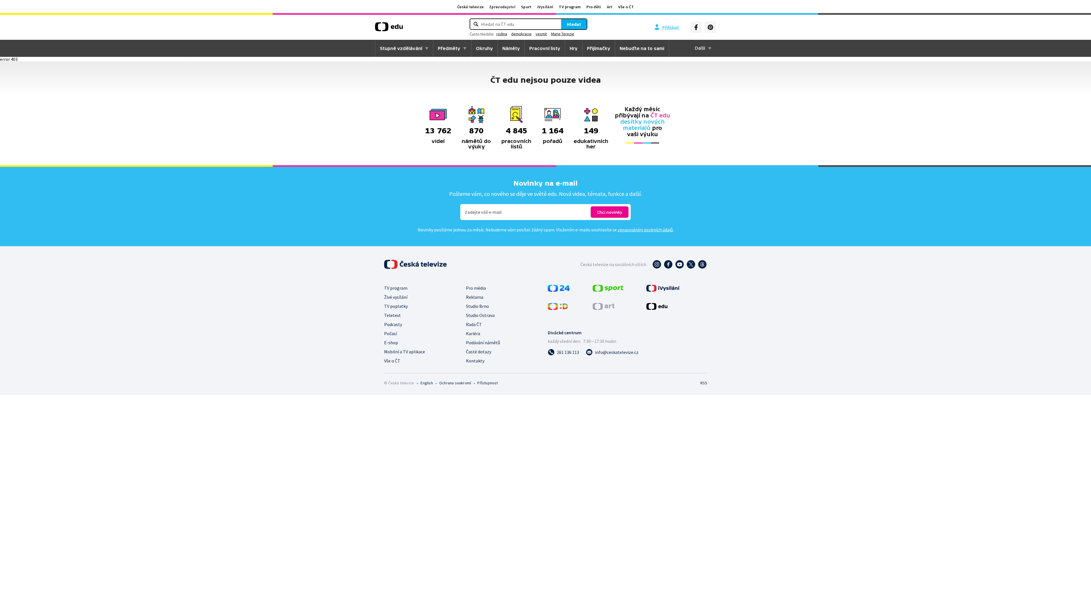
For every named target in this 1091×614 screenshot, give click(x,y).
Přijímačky (598, 48)
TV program (570, 6)
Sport (526, 6)
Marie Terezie (562, 33)
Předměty (449, 48)
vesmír (541, 33)
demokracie (521, 33)
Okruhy (484, 48)
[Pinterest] (710, 27)
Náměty (511, 48)
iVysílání (545, 6)
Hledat (574, 24)
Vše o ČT (626, 6)
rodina (501, 33)
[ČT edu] (389, 28)
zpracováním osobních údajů (645, 230)
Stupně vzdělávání (401, 48)
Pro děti (593, 6)
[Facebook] (696, 27)
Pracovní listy (544, 48)
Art (610, 6)
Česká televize (470, 6)
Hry (574, 48)
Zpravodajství (502, 6)
